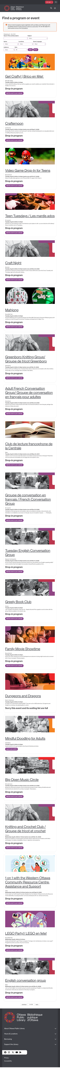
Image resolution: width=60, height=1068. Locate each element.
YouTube (17, 1052)
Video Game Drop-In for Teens (27, 170)
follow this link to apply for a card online (28, 26)
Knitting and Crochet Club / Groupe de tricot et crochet (25, 829)
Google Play (20, 1052)
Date (16, 47)
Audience (6, 47)
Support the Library (11, 1044)
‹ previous (24, 1004)
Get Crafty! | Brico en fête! (24, 76)
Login (49, 2)
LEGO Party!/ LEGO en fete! (26, 933)
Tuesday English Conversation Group (27, 552)
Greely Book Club (18, 602)
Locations (21, 41)
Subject (30, 35)
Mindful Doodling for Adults (25, 738)
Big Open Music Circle (22, 779)
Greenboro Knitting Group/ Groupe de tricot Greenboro (26, 359)
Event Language (37, 41)
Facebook (5, 1052)
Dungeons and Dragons (23, 696)
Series (5, 41)
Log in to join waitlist (11, 749)
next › (37, 1004)
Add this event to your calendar (14, 93)
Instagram (9, 1052)
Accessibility (8, 1061)
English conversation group (25, 980)
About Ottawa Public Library (14, 1028)
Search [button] (51, 8)
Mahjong (11, 310)
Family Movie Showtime (22, 649)
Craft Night (13, 263)
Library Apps (24, 1052)
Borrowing (8, 1039)
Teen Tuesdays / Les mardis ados (30, 216)
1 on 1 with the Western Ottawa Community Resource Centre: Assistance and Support (27, 882)
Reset (35, 49)
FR (55, 2)
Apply (30, 49)
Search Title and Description (11, 35)
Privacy (6, 1058)
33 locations (24, 28)
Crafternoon (14, 123)
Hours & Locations (10, 1034)
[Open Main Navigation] (55, 8)
